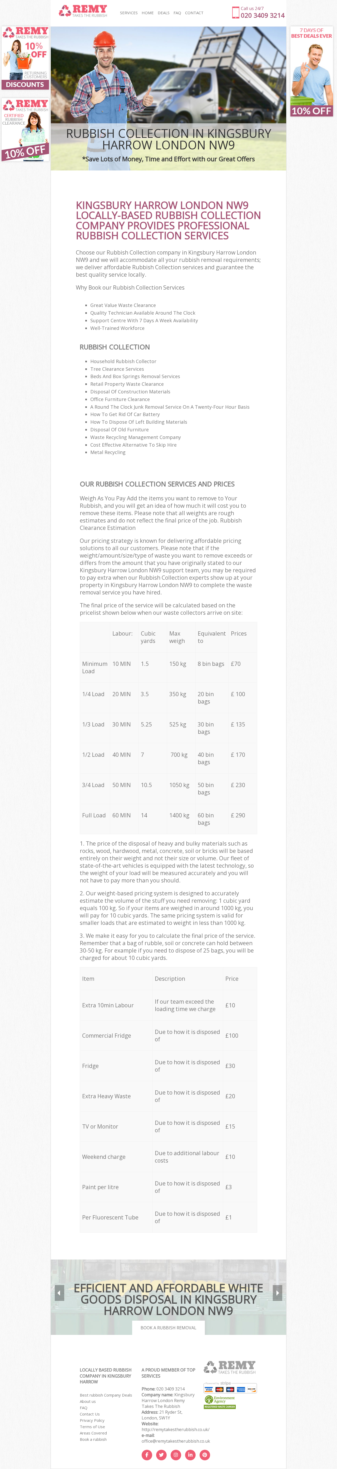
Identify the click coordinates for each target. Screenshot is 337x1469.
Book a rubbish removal (168, 1328)
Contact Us (90, 1414)
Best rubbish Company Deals (106, 1395)
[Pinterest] (205, 1455)
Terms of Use (92, 1426)
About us (88, 1401)
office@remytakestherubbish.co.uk (176, 1441)
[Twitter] (161, 1455)
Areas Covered (93, 1433)
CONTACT (194, 12)
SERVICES (129, 12)
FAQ (83, 1407)
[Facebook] (147, 1455)
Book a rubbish (93, 1439)
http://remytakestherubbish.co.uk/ (176, 1429)
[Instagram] (176, 1455)
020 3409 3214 (170, 1389)
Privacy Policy (92, 1420)
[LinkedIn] (190, 1455)
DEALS (164, 12)
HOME (148, 12)
